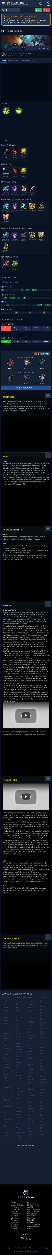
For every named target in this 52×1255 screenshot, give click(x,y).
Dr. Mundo (7, 1087)
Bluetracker (31, 1216)
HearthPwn (31, 1218)
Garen (6, 1123)
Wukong (43, 1082)
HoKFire (30, 1229)
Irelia (17, 1007)
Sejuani (30, 1089)
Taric (42, 1012)
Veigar (42, 1053)
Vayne (42, 1050)
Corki (5, 1077)
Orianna (31, 1029)
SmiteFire (14, 1216)
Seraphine (31, 1096)
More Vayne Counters (26, 388)
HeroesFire (15, 1227)
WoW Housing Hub (34, 1209)
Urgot (42, 1044)
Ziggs (42, 1125)
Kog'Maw (19, 1075)
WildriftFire (15, 1211)
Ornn (29, 1032)
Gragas (6, 1129)
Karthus (18, 1046)
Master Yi (19, 1117)
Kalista (18, 1040)
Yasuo (42, 1096)
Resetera (14, 1220)
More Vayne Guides (28, 60)
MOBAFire (15, 1203)
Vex (41, 1060)
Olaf (29, 1026)
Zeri (41, 1121)
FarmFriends (15, 1222)
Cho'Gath (7, 1074)
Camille (6, 1068)
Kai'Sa (18, 1036)
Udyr (41, 1040)
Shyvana (31, 1108)
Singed (30, 1112)
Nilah (30, 1014)
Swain (30, 1134)
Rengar (30, 1073)
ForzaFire (14, 1224)
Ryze (29, 1082)
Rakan (30, 1051)
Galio (5, 1116)
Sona (29, 1128)
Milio (17, 1124)
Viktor (42, 1070)
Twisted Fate (42, 1033)
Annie (6, 1023)
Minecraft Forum (33, 1205)
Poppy (30, 1038)
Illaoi (17, 1004)
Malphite (19, 1108)
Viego (42, 1066)
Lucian (18, 1098)
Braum (6, 1058)
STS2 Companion (33, 1224)
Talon (42, 1009)
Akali (5, 1004)
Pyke (29, 1042)
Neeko (30, 1007)
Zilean (42, 1128)
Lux (17, 1104)
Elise (5, 1097)
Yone (42, 1099)
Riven (30, 1076)
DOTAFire (14, 1218)
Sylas (30, 1138)
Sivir (29, 1118)
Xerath (42, 1089)
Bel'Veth (7, 1048)
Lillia (17, 1088)
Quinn (30, 1048)
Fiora (5, 1110)
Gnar (5, 1126)
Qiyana (30, 1045)
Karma (18, 1043)
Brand (6, 1055)
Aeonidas (29, 54)
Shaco (30, 1102)
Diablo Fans (31, 1220)
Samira (30, 1086)
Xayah (42, 1086)
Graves (6, 1132)
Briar (5, 1061)
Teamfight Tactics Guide (25, 1145)
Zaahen (42, 1112)
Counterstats (15, 1209)
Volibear (43, 1076)
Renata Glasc (30, 1065)
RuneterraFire (16, 1214)
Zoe (41, 1131)
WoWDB (30, 1207)
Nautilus (31, 1004)
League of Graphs (17, 1205)
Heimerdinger (21, 998)
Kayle (18, 1056)
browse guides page (32, 22)
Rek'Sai (30, 1058)
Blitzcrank (7, 1051)
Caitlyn (6, 1064)
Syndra (42, 998)
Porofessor (15, 1207)
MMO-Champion (33, 1211)
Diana (6, 1084)
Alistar (6, 1011)
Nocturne (31, 1017)
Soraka (30, 1131)
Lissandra (19, 1091)
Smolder (31, 1125)
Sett (29, 1099)
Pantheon (31, 1035)
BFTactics (14, 1229)
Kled (17, 1072)
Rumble (30, 1079)
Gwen (6, 1136)
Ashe (5, 1030)
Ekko (5, 1093)
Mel (17, 1121)
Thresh (42, 1019)
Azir (5, 1042)
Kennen (18, 1062)
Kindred (18, 1069)
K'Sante (18, 1033)
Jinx (17, 1030)
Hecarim (7, 1139)
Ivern (17, 1011)
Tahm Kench (42, 1002)
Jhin (17, 1027)
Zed (41, 1118)
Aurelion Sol (7, 1034)
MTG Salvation (32, 1203)
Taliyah (42, 1006)
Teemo (42, 1016)
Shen (29, 1105)
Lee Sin (18, 1082)
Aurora (6, 1038)
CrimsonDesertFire (34, 1227)
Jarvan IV (19, 1017)
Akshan (6, 1007)
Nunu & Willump (31, 1021)
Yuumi (42, 1108)
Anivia (6, 1020)
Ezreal (6, 1103)
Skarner (30, 1121)
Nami (30, 998)
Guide (4, 60)
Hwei (17, 1001)
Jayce (18, 1023)
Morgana (19, 1136)
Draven (6, 1090)
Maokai (18, 1114)
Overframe (31, 1222)
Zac (41, 1115)
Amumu (6, 1017)
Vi (40, 1063)
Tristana (43, 1022)
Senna (30, 1092)
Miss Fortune (18, 1128)
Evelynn (6, 1100)
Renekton (31, 1070)
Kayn (17, 1059)
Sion (29, 1115)
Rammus (31, 1055)
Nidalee (30, 1011)
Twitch (42, 1037)
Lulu (17, 1101)
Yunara (42, 1105)
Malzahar (19, 1111)
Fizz (5, 1113)
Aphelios (7, 1027)
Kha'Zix (18, 1066)
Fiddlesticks (8, 1106)
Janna (18, 1014)
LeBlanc (18, 1079)
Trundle (42, 1026)
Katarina (19, 1053)
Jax (17, 1020)
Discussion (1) (13, 60)
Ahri (5, 1001)
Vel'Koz (42, 1057)
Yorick (42, 1102)
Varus (42, 1047)
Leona (18, 1085)
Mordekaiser (20, 1132)
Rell (29, 1061)
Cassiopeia (7, 1071)
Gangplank (7, 1119)
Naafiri (18, 1139)
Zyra (41, 1134)
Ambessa (7, 1014)
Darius (6, 1081)
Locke (18, 1095)
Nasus (30, 1001)
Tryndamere (44, 1029)
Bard (5, 1045)
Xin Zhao (43, 1092)
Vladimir (43, 1073)
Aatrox (6, 998)
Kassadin (19, 1049)
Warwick (43, 1079)
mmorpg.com (32, 1214)
